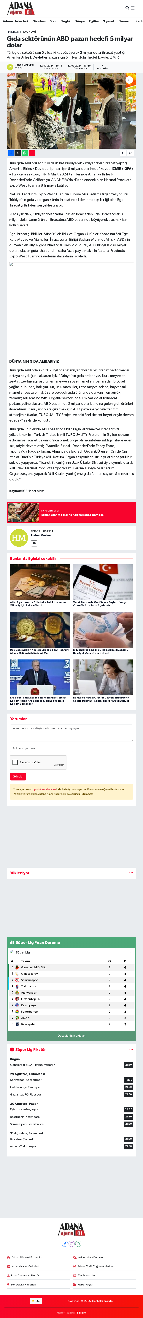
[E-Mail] (34, 543)
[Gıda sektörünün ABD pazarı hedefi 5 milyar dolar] (71, 111)
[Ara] (127, 8)
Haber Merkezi (41, 535)
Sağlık (65, 21)
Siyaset (108, 21)
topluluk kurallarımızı (43, 789)
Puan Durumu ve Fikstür (25, 1275)
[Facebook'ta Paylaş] (11, 153)
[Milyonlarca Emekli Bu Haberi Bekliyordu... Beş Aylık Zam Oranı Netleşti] (103, 629)
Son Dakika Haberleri (23, 1284)
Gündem (38, 21)
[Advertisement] (71, 838)
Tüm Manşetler (86, 1275)
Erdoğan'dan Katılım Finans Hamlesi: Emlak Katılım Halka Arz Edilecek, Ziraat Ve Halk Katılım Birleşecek (38, 700)
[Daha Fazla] (32, 153)
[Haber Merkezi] (19, 537)
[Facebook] (65, 1244)
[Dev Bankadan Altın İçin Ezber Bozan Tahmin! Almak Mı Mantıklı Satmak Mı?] (40, 629)
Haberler (13, 32)
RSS (37, 1301)
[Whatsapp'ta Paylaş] (25, 153)
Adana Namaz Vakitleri (25, 1266)
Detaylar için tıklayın (71, 1035)
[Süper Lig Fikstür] (131, 1049)
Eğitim (93, 21)
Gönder (18, 776)
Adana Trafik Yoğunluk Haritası (95, 1266)
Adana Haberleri (15, 21)
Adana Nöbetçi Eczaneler (27, 1257)
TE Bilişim (80, 1312)
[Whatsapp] (78, 1244)
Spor (53, 21)
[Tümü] (131, 873)
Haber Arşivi (85, 1284)
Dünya (80, 21)
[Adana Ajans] (21, 8)
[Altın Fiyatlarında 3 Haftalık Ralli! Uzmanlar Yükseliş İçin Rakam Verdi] (40, 582)
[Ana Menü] (133, 8)
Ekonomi (124, 21)
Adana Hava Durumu (90, 1257)
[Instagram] (72, 1244)
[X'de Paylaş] (18, 153)
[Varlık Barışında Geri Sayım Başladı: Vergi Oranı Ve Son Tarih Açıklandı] (103, 582)
